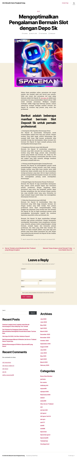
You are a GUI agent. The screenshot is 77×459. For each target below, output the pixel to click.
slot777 (42, 422)
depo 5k (24, 239)
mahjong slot (44, 385)
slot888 (42, 428)
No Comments (44, 33)
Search (3, 310)
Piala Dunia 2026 (45, 394)
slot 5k (4, 372)
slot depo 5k (44, 98)
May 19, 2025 (34, 33)
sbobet (42, 398)
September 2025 (45, 343)
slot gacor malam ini (8, 365)
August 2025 (44, 347)
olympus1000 (44, 391)
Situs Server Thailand (46, 404)
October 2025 (44, 340)
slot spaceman (6, 362)
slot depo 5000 (37, 239)
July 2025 (43, 350)
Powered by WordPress (32, 455)
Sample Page (65, 3)
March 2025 (43, 362)
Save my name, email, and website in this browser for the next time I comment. (38, 292)
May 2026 (43, 325)
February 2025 (44, 365)
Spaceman (43, 431)
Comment (23, 268)
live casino (43, 382)
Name (22, 280)
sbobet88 (43, 401)
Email (40, 280)
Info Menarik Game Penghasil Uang (13, 3)
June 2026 (43, 322)
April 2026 (43, 328)
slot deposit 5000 (51, 239)
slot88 (42, 425)
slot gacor (5, 368)
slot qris (42, 419)
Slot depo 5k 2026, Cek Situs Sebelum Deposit (16, 336)
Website (22, 286)
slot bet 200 (44, 410)
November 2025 (45, 337)
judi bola (43, 379)
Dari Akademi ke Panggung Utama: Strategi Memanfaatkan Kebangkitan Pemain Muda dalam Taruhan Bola (19, 331)
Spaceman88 (44, 438)
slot (38, 11)
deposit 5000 (30, 239)
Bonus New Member (46, 376)
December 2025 (45, 334)
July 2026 (43, 319)
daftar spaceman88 (8, 375)
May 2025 (43, 356)
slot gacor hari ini (45, 416)
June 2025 (43, 353)
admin (26, 33)
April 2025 (43, 359)
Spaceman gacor (45, 435)
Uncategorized (44, 444)
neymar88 (43, 388)
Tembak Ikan (44, 441)
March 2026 (44, 331)
